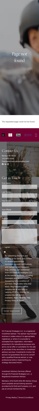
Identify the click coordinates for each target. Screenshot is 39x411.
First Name (6, 183)
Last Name (6, 192)
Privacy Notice (11, 397)
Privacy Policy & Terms (14, 300)
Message (14, 227)
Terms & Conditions (25, 397)
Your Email (15, 201)
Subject (14, 218)
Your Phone (6, 210)
